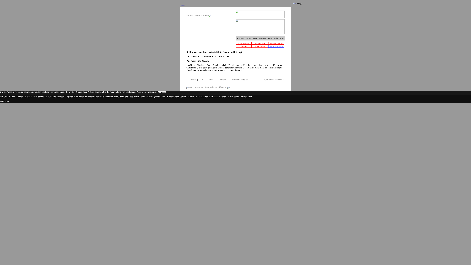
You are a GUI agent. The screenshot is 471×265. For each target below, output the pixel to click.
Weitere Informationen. (147, 92)
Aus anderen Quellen (276, 46)
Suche (276, 38)
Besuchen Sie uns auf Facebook (197, 16)
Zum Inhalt (268, 79)
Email (211, 79)
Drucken (192, 79)
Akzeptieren (162, 92)
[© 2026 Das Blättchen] (194, 87)
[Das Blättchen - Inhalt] (198, 12)
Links (270, 38)
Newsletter (244, 46)
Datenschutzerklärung (276, 43)
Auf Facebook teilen (239, 79)
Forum (248, 38)
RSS (203, 79)
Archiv (255, 38)
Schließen (4, 101)
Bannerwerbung (260, 46)
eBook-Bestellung (243, 43)
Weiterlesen (235, 70)
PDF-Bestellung (260, 43)
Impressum (262, 38)
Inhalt (282, 38)
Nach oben (280, 79)
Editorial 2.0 (240, 38)
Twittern (222, 79)
